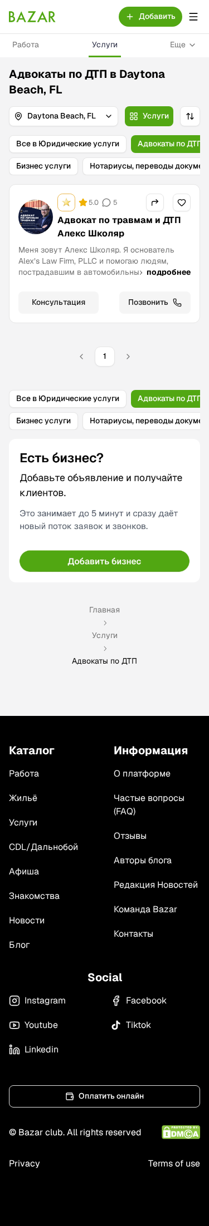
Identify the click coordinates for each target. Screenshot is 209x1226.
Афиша (24, 871)
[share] (155, 202)
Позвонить (148, 302)
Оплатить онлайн (111, 1096)
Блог (19, 945)
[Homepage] (32, 16)
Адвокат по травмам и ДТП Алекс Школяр (119, 226)
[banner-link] (104, 510)
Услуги (105, 44)
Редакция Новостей (156, 885)
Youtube (41, 1025)
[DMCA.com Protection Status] (181, 1132)
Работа (25, 44)
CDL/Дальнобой (43, 847)
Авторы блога (143, 860)
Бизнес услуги (43, 166)
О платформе (142, 773)
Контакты (133, 934)
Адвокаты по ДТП (170, 144)
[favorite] (182, 202)
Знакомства (34, 896)
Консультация (58, 302)
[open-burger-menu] (193, 17)
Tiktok (138, 1025)
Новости (27, 920)
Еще (178, 44)
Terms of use (174, 1163)
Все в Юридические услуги (67, 144)
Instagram (45, 1000)
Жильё (23, 798)
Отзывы (130, 836)
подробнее (169, 272)
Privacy (24, 1163)
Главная (104, 610)
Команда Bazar (145, 909)
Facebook (146, 1000)
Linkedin (42, 1049)
